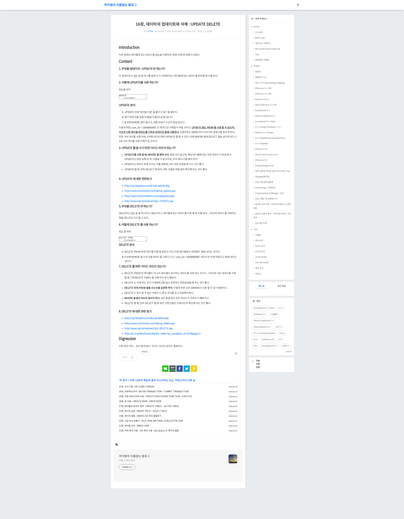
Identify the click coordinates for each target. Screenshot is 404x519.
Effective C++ (260, 314)
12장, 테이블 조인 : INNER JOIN (134, 426)
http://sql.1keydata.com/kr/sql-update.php (146, 185)
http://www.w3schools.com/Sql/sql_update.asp (149, 191)
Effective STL (261, 149)
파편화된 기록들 (262, 60)
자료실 (258, 274)
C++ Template (261, 143)
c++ (281, 308)
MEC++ (287, 346)
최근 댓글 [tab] (282, 286)
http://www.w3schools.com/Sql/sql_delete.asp (149, 323)
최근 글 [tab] (261, 286)
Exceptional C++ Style (265, 121)
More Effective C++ (263, 327)
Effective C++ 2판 (263, 88)
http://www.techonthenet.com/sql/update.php (149, 196)
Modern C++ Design (264, 132)
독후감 (258, 72)
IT (281, 340)
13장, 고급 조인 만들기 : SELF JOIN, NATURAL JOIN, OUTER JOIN (151, 421)
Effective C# (261, 160)
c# (256, 340)
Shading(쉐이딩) (262, 177)
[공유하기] (132, 357)
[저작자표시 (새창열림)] (235, 353)
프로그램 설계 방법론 (264, 182)
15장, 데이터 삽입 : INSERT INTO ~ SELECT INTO (143, 411)
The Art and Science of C (266, 155)
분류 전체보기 (261, 19)
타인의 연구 (260, 252)
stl (256, 346)
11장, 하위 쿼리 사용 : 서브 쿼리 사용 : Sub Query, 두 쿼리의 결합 (149, 431)
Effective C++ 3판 (263, 94)
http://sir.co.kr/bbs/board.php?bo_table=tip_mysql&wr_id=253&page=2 (162, 333)
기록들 (258, 235)
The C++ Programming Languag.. (270, 83)
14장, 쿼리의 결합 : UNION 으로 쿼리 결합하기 (140, 416)
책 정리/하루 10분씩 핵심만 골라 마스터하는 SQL (175, 31)
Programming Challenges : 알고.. (270, 193)
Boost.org (260, 38)
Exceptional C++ (262, 110)
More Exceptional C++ (265, 116)
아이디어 (259, 241)
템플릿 (275, 314)
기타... (256, 229)
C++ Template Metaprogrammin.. (270, 138)
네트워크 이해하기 (263, 43)
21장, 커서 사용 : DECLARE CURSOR (136, 387)
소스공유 (259, 32)
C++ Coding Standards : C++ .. (268, 127)
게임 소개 (259, 268)
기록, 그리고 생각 (127, 460)
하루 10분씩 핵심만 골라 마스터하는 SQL (152, 380)
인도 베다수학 (261, 223)
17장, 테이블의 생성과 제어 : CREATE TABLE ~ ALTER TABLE (149, 406)
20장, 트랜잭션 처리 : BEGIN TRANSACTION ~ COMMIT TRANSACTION (154, 391)
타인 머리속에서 (262, 263)
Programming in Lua (264, 166)
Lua (282, 333)
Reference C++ (262, 99)
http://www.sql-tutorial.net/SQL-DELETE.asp (148, 328)
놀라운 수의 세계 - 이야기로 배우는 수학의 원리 (272, 206)
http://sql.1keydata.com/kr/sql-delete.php (146, 318)
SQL (257, 54)
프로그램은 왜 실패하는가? (266, 199)
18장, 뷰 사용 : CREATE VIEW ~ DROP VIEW (140, 401)
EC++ (279, 327)
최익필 (150, 31)
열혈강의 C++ (261, 77)
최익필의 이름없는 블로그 (120, 5)
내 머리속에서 (261, 257)
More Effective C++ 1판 (266, 105)
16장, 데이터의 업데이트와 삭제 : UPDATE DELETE (178, 24)
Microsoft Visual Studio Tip (267, 49)
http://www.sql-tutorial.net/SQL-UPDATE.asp (148, 201)
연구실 (256, 27)
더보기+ (288, 352)
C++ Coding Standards (265, 333)
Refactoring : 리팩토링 (265, 188)
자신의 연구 (260, 246)
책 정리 (123, 380)
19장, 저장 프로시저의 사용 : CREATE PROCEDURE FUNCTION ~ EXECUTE (155, 396)
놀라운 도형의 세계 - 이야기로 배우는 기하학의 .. (272, 216)
